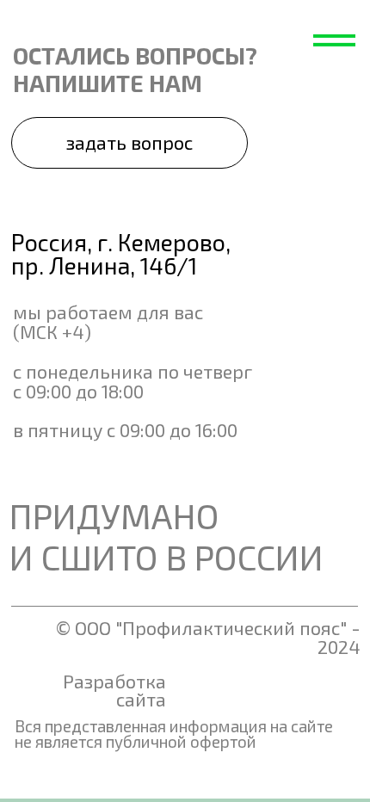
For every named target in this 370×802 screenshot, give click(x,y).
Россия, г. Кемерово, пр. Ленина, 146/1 (121, 253)
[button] (129, 143)
